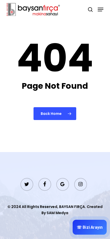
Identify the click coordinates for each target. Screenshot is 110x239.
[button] (100, 9)
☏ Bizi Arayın (90, 227)
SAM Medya (57, 212)
